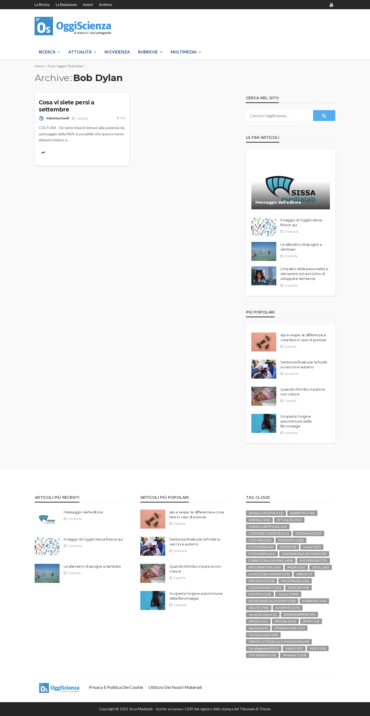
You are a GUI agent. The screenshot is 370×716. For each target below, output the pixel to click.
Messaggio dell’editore (278, 202)
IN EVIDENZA (117, 51)
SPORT (311, 621)
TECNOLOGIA (263, 635)
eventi (312, 547)
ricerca (288, 594)
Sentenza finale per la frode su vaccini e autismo (303, 364)
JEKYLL (320, 567)
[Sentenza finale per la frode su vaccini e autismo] (263, 369)
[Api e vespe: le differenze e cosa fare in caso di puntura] (263, 342)
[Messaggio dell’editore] (290, 183)
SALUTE (259, 608)
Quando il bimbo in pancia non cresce (302, 391)
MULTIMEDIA (184, 51)
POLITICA (260, 594)
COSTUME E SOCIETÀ (269, 533)
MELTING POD (261, 581)
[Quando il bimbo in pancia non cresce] (263, 396)
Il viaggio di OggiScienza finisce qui (301, 222)
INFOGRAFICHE (265, 567)
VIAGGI (294, 648)
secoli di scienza (263, 614)
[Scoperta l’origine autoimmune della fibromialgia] (263, 423)
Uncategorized (264, 648)
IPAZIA (296, 567)
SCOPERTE (287, 608)
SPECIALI (285, 621)
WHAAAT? (294, 655)
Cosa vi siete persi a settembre (66, 106)
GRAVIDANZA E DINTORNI (304, 554)
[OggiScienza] (73, 26)
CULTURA (260, 540)
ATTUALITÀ (80, 51)
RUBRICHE (148, 51)
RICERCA (47, 51)
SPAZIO (258, 621)
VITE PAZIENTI (262, 655)
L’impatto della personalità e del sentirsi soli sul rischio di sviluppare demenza (304, 274)
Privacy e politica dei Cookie (116, 687)
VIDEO (318, 648)
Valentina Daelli (57, 118)
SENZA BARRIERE (299, 614)
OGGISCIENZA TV (265, 588)
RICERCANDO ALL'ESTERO (272, 601)
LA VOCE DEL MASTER (269, 574)
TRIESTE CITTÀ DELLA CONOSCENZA (279, 642)
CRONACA (309, 533)
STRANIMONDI (289, 628)
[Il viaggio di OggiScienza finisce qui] (263, 227)
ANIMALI (259, 520)
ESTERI (288, 547)
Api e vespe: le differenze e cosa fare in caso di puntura (303, 337)
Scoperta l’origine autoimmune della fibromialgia (295, 421)
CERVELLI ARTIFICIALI (268, 527)
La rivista (42, 4)
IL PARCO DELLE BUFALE (271, 560)
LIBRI (304, 574)
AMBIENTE (302, 513)
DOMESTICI (291, 540)
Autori (88, 4)
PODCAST (298, 588)
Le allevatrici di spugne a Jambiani (301, 246)
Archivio (105, 4)
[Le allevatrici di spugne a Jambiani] (263, 251)
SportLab (258, 628)
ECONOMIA (261, 547)
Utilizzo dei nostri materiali (175, 687)
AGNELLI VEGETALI (266, 513)
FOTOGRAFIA (262, 554)
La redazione (66, 4)
